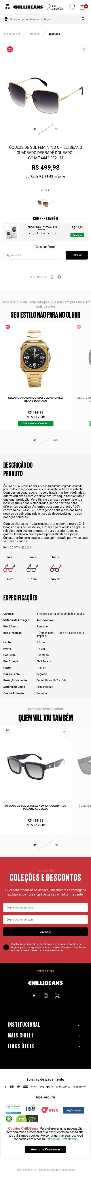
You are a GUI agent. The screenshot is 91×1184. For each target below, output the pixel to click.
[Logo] (28, 7)
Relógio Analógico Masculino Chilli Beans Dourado (35, 399)
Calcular (77, 255)
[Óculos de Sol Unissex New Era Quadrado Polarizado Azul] (35, 767)
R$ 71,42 (46, 176)
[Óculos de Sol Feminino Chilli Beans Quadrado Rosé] (45, 210)
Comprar (77, 235)
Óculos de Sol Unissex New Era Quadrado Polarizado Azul (35, 807)
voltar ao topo (45, 971)
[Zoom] (45, 136)
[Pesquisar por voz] (6, 19)
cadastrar (45, 931)
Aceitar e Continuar (45, 1149)
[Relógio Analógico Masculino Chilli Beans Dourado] (35, 359)
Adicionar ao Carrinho (35, 423)
